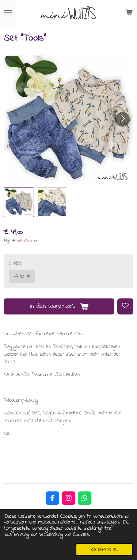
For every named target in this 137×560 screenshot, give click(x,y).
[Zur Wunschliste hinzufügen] (125, 306)
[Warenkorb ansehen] (129, 13)
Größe (15, 263)
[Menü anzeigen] (8, 13)
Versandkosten (25, 240)
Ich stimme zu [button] (104, 549)
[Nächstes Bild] (122, 119)
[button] (19, 202)
